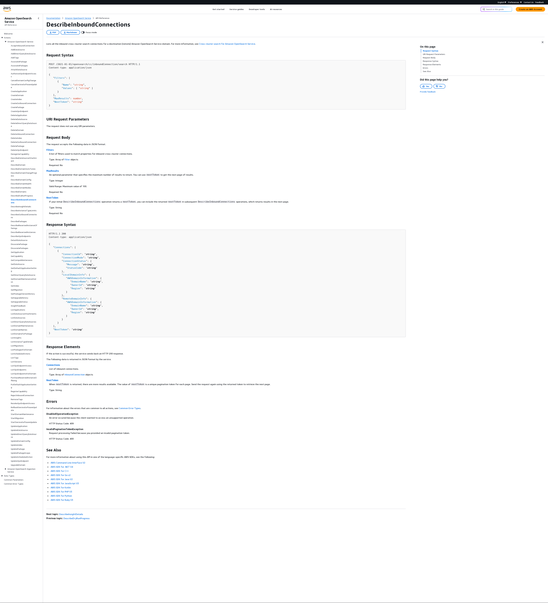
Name (66, 84)
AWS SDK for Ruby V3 (62, 499)
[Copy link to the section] (44, 55)
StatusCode (74, 268)
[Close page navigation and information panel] (543, 42)
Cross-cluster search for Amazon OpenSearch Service (227, 43)
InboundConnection (75, 374)
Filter (67, 159)
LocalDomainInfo (73, 274)
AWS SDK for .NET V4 (62, 466)
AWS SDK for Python (61, 495)
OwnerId (77, 285)
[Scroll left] (210, 9)
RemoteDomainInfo (74, 298)
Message (72, 264)
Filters (60, 78)
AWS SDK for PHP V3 (61, 491)
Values (67, 88)
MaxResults (62, 98)
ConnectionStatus (74, 261)
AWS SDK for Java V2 (62, 479)
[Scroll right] (284, 9)
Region (76, 288)
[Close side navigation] (39, 18)
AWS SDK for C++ (60, 471)
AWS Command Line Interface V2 (68, 462)
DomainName (79, 281)
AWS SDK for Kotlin (61, 487)
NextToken (61, 102)
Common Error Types (130, 408)
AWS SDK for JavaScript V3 (65, 483)
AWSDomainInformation (81, 278)
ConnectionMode (73, 257)
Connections (62, 247)
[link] (102, 18)
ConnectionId (71, 254)
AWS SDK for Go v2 (60, 475)
